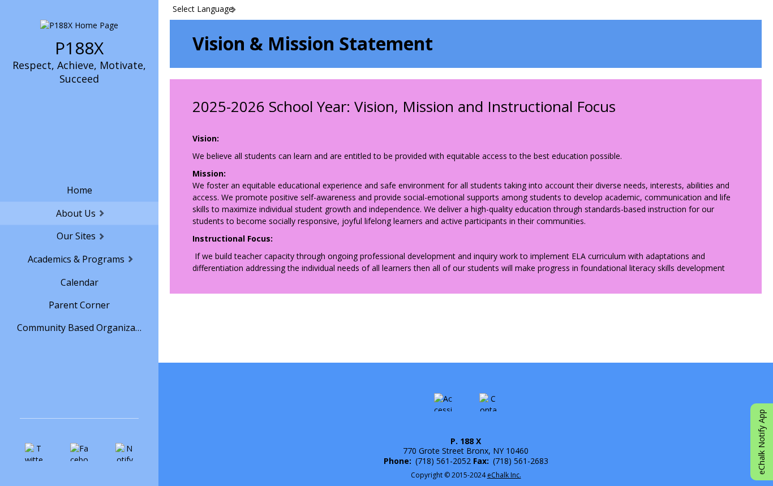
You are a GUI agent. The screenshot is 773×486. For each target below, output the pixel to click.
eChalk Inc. (504, 475)
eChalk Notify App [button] (761, 442)
